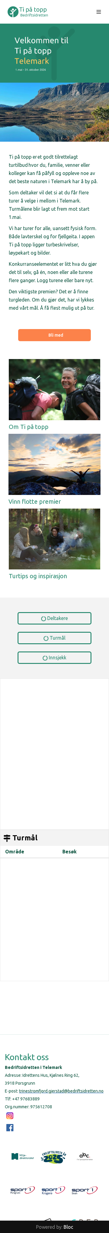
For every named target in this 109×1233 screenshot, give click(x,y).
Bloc (68, 1227)
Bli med (55, 335)
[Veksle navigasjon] (98, 11)
